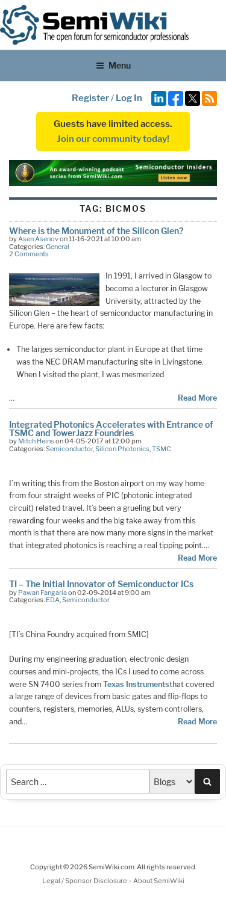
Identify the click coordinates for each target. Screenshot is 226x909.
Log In (129, 98)
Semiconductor (69, 449)
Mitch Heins (36, 441)
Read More (197, 397)
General (57, 246)
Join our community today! (113, 139)
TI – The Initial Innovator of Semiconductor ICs (101, 584)
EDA (53, 600)
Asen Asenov (38, 239)
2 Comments (29, 254)
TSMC (161, 449)
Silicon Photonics (122, 449)
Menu (119, 65)
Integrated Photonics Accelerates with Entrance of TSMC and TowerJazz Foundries (111, 428)
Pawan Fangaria (42, 592)
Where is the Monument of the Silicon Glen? (96, 231)
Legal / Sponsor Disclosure (85, 881)
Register (90, 98)
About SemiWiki (158, 881)
